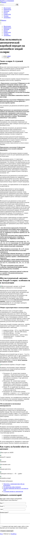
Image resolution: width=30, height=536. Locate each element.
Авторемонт (7, 17)
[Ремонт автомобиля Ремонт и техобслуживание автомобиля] (3, 2)
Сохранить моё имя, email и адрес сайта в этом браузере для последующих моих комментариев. (14, 527)
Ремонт (6, 12)
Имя (1, 503)
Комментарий (4, 512)
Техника (6, 16)
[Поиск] (17, 5)
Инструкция (7, 8)
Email (2, 506)
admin (8, 56)
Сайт (1, 509)
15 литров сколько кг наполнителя (13, 491)
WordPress (13, 534)
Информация (7, 9)
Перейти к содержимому (7, 0)
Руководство (7, 14)
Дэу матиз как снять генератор (12, 487)
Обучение (6, 11)
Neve (1, 534)
